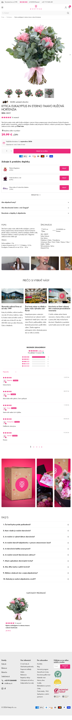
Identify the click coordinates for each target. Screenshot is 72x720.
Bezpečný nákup (25, 677)
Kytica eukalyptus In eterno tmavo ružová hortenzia (18, 626)
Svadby (39, 683)
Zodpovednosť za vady (27, 683)
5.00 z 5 (41, 351)
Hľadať (67, 13)
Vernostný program (42, 669)
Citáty (39, 688)
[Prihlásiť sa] (66, 7)
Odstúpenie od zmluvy (27, 680)
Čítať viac (20, 126)
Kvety (3, 17)
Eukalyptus (9, 17)
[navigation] (9, 93)
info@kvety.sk (8, 683)
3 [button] (36, 447)
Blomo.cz (4, 668)
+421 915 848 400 (47, 2)
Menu (3, 7)
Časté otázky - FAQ (43, 691)
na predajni (16, 130)
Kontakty (39, 664)
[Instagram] (2, 688)
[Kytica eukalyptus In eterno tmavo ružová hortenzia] (18, 608)
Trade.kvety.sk (6, 676)
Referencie (23, 675)
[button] (6, 117)
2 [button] (33, 447)
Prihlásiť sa (65, 666)
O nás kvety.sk (24, 664)
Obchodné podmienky (27, 666)
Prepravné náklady (25, 669)
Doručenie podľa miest (43, 675)
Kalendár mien (41, 677)
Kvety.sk (4, 664)
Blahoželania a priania (43, 686)
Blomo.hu (4, 672)
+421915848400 (10, 680)
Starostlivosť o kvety (43, 672)
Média (22, 672)
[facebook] (5, 688)
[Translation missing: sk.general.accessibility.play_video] (15, 263)
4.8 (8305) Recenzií (34, 2)
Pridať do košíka (42, 151)
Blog (38, 666)
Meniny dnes (41, 680)
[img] (7, 377)
